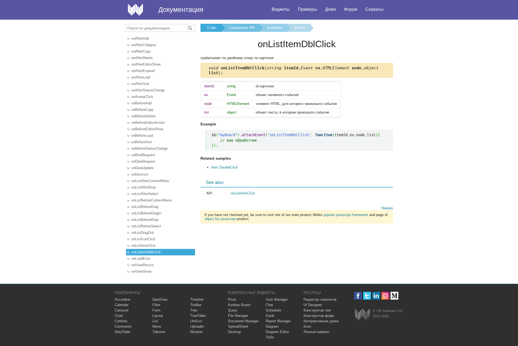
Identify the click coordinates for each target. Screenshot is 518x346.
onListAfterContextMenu (150, 181)
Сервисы (374, 9)
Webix (362, 314)
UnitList (196, 321)
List (155, 321)
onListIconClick (143, 239)
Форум (350, 9)
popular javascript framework (345, 215)
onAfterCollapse (143, 45)
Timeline (196, 299)
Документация (180, 9)
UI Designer (313, 305)
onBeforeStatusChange (149, 148)
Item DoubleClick (224, 167)
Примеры (307, 9)
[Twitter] (367, 296)
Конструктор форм (319, 316)
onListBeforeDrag (144, 207)
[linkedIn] (376, 296)
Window (196, 332)
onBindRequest (143, 155)
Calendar (121, 305)
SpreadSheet (238, 326)
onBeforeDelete (143, 116)
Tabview (158, 332)
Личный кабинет (317, 332)
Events (299, 28)
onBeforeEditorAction (148, 123)
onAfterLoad (140, 77)
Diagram (272, 326)
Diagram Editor (277, 332)
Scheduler (273, 310)
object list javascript (220, 219)
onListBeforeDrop (144, 220)
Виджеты (281, 9)
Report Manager (278, 321)
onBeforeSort (141, 142)
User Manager (277, 299)
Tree (193, 310)
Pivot (232, 299)
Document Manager (243, 321)
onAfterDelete (142, 58)
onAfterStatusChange (148, 90)
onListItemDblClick (146, 252)
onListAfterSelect (144, 194)
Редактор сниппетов (320, 299)
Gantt (270, 316)
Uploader (197, 326)
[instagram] (385, 296)
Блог (307, 326)
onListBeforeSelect (146, 226)
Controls (121, 321)
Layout (157, 316)
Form (156, 310)
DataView (159, 299)
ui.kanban (274, 28)
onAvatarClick (142, 97)
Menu (156, 326)
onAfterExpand (143, 71)
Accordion (122, 299)
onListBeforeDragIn (146, 213)
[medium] (394, 296)
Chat (269, 305)
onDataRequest (143, 161)
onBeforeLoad (142, 135)
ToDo (270, 337)
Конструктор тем (317, 310)
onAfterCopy (141, 51)
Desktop (234, 332)
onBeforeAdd (141, 103)
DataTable (122, 332)
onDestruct (139, 174)
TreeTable (198, 316)
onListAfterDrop (143, 187)
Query (232, 310)
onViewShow (141, 271)
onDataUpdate (142, 168)
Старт (212, 28)
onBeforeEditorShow (147, 129)
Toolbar (196, 305)
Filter (156, 305)
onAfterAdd (140, 38)
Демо (330, 9)
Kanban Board (239, 305)
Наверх (387, 208)
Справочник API (242, 28)
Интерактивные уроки (321, 321)
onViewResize (142, 265)
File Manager (238, 316)
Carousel (121, 310)
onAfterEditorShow (146, 64)
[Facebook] (358, 296)
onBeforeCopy (142, 110)
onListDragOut (142, 233)
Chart (119, 316)
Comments (123, 326)
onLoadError (140, 258)
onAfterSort (140, 84)
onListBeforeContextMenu (151, 200)
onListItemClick (143, 246)
